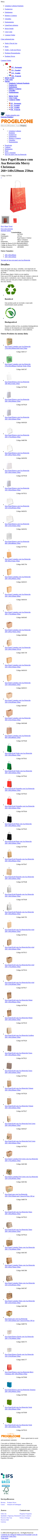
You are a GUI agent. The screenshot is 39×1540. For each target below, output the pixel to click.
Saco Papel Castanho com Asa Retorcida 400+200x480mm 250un (17, 736)
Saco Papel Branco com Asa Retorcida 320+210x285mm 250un (17, 507)
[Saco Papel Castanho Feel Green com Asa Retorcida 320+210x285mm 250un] (9, 1175)
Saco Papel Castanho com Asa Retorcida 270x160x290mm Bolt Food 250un (17, 347)
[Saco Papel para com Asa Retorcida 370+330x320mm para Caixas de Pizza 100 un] (9, 1317)
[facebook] (7, 1479)
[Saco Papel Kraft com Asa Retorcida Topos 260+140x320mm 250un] (9, 1069)
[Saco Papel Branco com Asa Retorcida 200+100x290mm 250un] (9, 398)
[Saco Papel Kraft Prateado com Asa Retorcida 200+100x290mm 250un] (9, 910)
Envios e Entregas (25, 1518)
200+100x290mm (10, 255)
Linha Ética (12, 1536)
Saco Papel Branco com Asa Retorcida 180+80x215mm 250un (17, 382)
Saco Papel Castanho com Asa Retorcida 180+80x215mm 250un (17, 560)
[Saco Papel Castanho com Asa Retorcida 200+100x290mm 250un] (9, 575)
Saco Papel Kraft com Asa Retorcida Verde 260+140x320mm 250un (18, 1426)
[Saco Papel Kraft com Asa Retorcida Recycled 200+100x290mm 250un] (9, 928)
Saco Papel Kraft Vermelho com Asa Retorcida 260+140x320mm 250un (19, 807)
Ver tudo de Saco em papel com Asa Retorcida (15, 260)
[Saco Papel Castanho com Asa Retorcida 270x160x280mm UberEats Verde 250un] (9, 363)
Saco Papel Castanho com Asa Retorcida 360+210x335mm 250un (17, 719)
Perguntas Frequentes (26, 1514)
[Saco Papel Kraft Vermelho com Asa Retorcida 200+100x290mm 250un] (9, 787)
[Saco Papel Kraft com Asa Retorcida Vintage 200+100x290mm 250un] (9, 1087)
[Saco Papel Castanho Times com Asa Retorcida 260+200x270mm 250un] (9, 1264)
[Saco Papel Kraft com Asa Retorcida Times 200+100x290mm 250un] (9, 1210)
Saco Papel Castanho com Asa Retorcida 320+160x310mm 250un (17, 666)
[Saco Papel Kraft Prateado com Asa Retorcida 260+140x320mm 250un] (9, 893)
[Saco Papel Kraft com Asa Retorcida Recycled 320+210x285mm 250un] (9, 981)
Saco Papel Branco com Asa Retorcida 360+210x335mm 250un (17, 525)
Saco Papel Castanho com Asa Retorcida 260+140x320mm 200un (17, 595)
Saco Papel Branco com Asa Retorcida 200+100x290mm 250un (17, 400)
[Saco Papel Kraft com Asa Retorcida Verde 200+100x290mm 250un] (9, 1406)
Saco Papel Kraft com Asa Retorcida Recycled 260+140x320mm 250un (19, 948)
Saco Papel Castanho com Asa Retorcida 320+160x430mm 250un (17, 683)
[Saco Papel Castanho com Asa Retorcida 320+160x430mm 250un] (9, 681)
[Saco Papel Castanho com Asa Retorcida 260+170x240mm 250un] (9, 611)
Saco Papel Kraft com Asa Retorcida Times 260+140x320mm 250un (18, 1230)
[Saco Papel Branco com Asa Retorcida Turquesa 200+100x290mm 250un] (9, 1388)
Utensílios (8, 19)
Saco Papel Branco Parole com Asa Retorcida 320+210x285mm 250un (19, 1355)
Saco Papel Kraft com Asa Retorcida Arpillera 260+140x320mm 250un (19, 1036)
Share (6, 226)
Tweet (10, 226)
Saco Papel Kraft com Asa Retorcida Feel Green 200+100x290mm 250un (20, 1124)
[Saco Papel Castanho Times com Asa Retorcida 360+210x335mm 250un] (9, 1299)
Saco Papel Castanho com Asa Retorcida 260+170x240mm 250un (17, 613)
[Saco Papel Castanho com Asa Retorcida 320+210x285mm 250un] (9, 699)
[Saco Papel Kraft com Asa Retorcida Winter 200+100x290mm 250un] (9, 999)
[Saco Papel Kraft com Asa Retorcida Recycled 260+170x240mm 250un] (9, 963)
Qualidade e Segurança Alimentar (10, 1516)
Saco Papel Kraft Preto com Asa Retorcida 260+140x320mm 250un (18, 842)
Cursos (3, 1504)
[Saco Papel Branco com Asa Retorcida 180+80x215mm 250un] (9, 380)
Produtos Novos (10, 56)
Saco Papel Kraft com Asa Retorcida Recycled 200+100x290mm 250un (19, 930)
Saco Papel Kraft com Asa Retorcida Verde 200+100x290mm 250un (18, 1408)
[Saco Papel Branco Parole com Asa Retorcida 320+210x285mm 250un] (9, 1353)
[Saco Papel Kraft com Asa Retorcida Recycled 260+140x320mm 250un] (9, 946)
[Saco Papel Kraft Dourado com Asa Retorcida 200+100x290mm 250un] (9, 858)
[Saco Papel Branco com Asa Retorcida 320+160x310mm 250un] (9, 469)
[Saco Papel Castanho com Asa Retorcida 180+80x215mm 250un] (9, 558)
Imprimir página (6, 230)
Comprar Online (10, 35)
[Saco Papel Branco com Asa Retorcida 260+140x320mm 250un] (9, 416)
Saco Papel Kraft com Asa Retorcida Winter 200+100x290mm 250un (18, 1001)
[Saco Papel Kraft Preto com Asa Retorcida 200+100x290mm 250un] (9, 822)
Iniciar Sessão (9, 28)
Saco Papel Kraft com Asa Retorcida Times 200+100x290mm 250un (18, 1213)
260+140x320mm (10, 257)
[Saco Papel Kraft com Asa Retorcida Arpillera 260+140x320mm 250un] (9, 1034)
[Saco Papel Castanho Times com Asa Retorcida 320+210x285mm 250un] (9, 1282)
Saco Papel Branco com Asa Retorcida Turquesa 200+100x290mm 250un (20, 1390)
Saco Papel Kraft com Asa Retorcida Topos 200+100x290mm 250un (18, 1054)
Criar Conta (8, 32)
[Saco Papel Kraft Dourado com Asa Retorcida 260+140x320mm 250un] (9, 875)
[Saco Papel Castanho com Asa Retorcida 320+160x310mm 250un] (9, 664)
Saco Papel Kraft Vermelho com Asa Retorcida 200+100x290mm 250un (19, 789)
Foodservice (8, 9)
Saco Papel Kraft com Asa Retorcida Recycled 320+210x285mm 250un (19, 983)
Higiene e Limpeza (11, 15)
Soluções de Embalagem (14, 1504)
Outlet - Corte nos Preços (13, 50)
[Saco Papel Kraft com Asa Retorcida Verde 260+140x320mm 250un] (9, 1423)
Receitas (3, 1502)
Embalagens (8, 12)
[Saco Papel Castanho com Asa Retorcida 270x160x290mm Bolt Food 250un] (9, 345)
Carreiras (3, 1522)
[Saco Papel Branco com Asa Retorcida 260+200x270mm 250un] (9, 451)
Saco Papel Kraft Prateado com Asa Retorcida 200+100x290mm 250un (19, 913)
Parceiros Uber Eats (6, 1518)
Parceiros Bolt (5, 1520)
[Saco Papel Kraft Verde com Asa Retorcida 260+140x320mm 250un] (9, 769)
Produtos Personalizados (12, 53)
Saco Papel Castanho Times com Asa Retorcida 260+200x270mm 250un (20, 1266)
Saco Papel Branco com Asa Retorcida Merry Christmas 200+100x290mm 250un (19, 1373)
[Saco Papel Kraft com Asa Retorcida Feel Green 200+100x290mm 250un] (9, 1122)
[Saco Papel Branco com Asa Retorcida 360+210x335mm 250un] (9, 522)
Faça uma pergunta (7, 229)
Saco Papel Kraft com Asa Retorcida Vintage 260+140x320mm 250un (19, 1107)
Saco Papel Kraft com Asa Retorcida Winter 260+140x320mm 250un (18, 1018)
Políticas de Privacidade (24, 1534)
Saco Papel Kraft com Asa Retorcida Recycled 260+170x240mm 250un (19, 966)
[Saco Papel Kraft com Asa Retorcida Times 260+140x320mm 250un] (9, 1228)
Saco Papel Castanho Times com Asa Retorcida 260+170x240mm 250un (20, 1248)
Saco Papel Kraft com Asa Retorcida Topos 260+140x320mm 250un (18, 1071)
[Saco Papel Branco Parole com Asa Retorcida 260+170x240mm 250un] (9, 1335)
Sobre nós (3, 1514)
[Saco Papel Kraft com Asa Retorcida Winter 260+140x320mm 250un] (9, 1016)
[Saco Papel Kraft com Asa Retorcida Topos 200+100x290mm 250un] (9, 1051)
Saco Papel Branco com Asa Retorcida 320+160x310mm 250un (17, 471)
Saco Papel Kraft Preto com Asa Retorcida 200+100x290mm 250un (18, 824)
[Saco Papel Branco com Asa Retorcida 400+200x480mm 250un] (9, 540)
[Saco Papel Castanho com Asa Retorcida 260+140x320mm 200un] (9, 593)
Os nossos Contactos (25, 1516)
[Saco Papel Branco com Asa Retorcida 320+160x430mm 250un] (9, 487)
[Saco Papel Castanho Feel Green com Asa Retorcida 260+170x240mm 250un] (9, 1157)
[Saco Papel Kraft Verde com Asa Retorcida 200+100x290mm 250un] (9, 752)
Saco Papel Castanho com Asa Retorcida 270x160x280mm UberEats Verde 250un (18, 365)
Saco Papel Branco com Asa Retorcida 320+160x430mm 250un (17, 489)
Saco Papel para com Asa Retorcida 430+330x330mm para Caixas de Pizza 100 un (19, 1195)
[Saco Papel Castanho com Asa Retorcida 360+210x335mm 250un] (9, 716)
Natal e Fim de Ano (11, 43)
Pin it (2, 226)
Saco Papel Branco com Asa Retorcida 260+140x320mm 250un (17, 418)
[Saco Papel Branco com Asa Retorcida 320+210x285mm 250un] (9, 504)
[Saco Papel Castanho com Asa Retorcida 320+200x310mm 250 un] (9, 646)
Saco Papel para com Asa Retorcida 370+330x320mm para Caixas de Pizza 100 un (19, 1319)
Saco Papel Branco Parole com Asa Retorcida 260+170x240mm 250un (19, 1337)
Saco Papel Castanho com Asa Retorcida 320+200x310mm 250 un (17, 648)
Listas (11, 25)
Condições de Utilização (8, 1534)
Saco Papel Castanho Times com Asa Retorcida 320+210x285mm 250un (20, 1284)
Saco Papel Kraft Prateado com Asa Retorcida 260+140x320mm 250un (19, 895)
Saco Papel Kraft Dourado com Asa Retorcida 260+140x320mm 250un (19, 877)
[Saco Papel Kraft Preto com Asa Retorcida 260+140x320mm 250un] (9, 840)
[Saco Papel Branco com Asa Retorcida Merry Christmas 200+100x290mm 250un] (9, 1370)
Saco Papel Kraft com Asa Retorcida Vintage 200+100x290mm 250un (19, 1089)
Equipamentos (9, 22)
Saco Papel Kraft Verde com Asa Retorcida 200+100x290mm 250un (18, 754)
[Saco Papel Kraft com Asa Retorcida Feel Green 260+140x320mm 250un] (9, 1140)
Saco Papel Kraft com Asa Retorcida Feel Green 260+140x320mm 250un (20, 1142)
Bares (6, 46)
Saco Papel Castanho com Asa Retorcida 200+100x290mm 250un (17, 577)
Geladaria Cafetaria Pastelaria (14, 6)
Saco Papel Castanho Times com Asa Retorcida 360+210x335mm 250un (20, 1302)
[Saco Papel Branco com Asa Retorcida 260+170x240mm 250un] (9, 434)
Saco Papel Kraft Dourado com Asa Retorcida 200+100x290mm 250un (19, 860)
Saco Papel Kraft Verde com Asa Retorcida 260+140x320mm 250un (18, 772)
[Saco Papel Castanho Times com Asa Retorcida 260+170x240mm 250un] (9, 1246)
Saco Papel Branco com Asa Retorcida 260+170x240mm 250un (17, 436)
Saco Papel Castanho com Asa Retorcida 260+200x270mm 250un (17, 631)
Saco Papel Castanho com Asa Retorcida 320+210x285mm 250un (17, 701)
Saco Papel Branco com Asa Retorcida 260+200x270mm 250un (17, 454)
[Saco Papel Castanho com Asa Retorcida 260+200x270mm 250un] (9, 628)
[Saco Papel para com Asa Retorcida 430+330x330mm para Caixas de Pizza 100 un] (9, 1193)
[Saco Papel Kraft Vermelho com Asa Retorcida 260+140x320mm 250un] (9, 805)
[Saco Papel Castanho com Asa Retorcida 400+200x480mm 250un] (9, 734)
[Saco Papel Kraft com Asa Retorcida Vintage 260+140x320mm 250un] (9, 1104)
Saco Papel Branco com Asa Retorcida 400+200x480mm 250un (17, 542)
